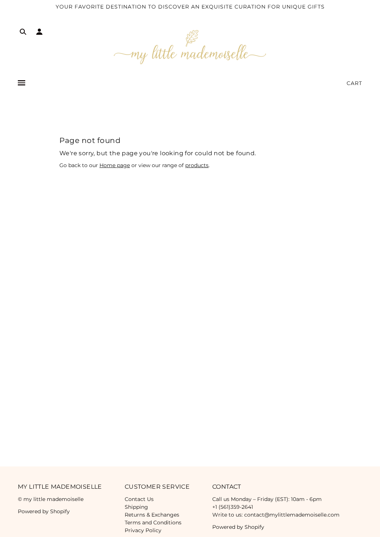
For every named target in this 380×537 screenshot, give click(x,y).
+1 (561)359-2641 (232, 507)
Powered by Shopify (44, 511)
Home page (114, 165)
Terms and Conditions (153, 522)
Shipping (136, 507)
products (197, 165)
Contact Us (139, 499)
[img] (23, 33)
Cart (354, 83)
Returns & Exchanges (152, 514)
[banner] (190, 46)
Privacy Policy (143, 530)
